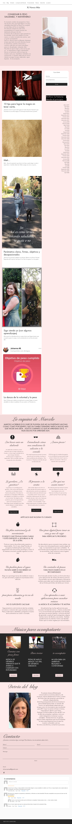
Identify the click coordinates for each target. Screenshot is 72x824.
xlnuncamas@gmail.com (10, 769)
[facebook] (4, 773)
